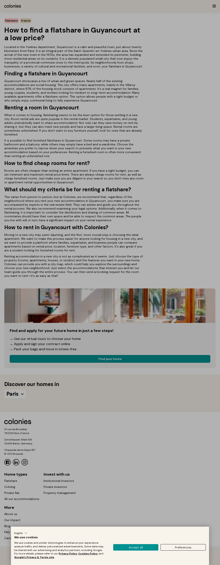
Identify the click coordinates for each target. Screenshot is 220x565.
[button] (20, 533)
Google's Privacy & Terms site (34, 557)
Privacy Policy (68, 553)
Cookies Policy (88, 553)
